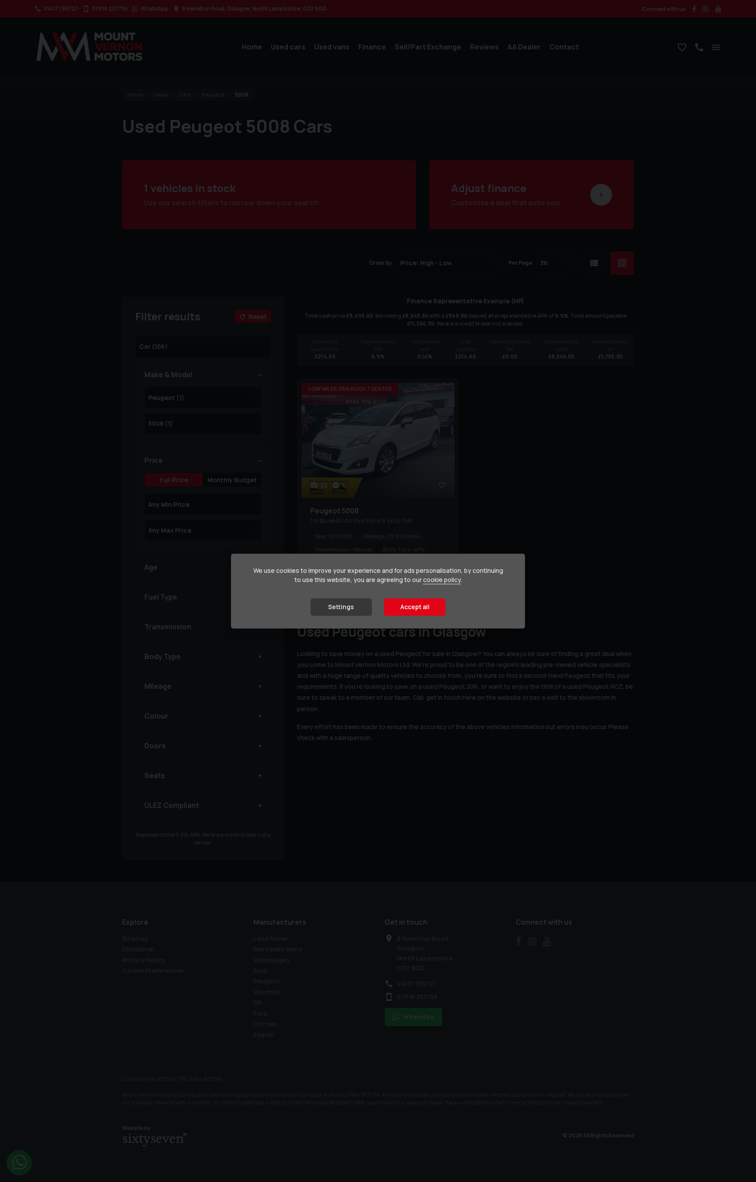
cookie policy (442, 580)
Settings (341, 607)
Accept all (415, 607)
